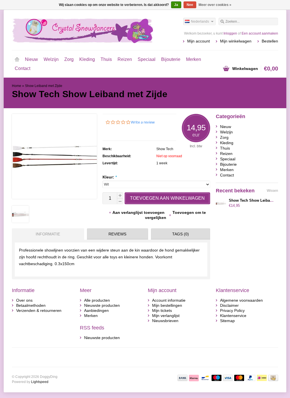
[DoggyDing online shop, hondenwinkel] (78, 29)
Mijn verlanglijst (166, 315)
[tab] (46, 234)
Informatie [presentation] (48, 234)
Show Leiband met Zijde (43, 86)
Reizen (125, 59)
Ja (176, 5)
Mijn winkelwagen (235, 41)
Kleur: (110, 177)
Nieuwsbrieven (165, 320)
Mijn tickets (162, 310)
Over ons (24, 300)
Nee (190, 5)
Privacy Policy (232, 310)
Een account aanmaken (260, 33)
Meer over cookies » (215, 5)
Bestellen (270, 41)
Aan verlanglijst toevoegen (139, 212)
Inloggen (230, 33)
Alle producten (97, 300)
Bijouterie (170, 59)
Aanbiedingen (96, 310)
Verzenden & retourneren (38, 310)
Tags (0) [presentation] (180, 234)
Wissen (272, 191)
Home (17, 59)
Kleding (87, 59)
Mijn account (198, 41)
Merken (193, 59)
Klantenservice (233, 315)
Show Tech (164, 149)
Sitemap (227, 320)
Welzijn (51, 59)
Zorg (69, 59)
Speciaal (146, 59)
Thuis (106, 59)
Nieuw (31, 59)
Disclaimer (229, 305)
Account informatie (168, 300)
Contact (22, 68)
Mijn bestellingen (167, 305)
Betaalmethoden (31, 305)
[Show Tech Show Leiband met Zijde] (20, 221)
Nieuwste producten (102, 305)
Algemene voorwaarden (241, 300)
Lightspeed (39, 382)
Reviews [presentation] (117, 234)
